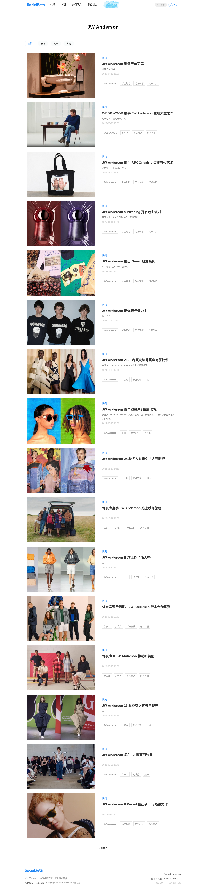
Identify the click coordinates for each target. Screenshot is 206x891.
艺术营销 (139, 182)
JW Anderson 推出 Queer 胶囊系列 (128, 261)
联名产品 (139, 824)
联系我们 (39, 882)
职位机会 (92, 4)
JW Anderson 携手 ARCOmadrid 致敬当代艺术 (137, 162)
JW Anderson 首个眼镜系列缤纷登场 (129, 409)
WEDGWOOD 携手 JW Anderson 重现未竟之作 (137, 113)
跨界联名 (153, 83)
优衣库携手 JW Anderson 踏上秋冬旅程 (131, 508)
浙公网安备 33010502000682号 (166, 878)
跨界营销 (139, 83)
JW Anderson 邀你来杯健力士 (124, 311)
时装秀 (125, 379)
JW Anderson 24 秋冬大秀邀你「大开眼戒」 (135, 459)
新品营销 (126, 83)
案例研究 (77, 4)
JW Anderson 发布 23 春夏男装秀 (127, 755)
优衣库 (107, 528)
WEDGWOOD (110, 133)
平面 (124, 433)
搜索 (162, 5)
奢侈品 (147, 433)
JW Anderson (110, 83)
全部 (30, 43)
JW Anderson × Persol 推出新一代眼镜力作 (135, 804)
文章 (56, 43)
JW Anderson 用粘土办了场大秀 (126, 557)
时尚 (149, 725)
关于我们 (29, 882)
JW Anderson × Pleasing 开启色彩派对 (131, 212)
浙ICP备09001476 (172, 874)
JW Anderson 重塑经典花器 (123, 64)
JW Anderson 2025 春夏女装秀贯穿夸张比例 (135, 360)
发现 (63, 4)
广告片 (125, 133)
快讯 (52, 4)
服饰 (149, 379)
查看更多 (103, 848)
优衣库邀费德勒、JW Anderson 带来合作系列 (136, 607)
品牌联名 (126, 824)
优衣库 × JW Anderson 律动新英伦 (128, 656)
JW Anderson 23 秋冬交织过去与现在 (130, 705)
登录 (175, 5)
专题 (69, 43)
